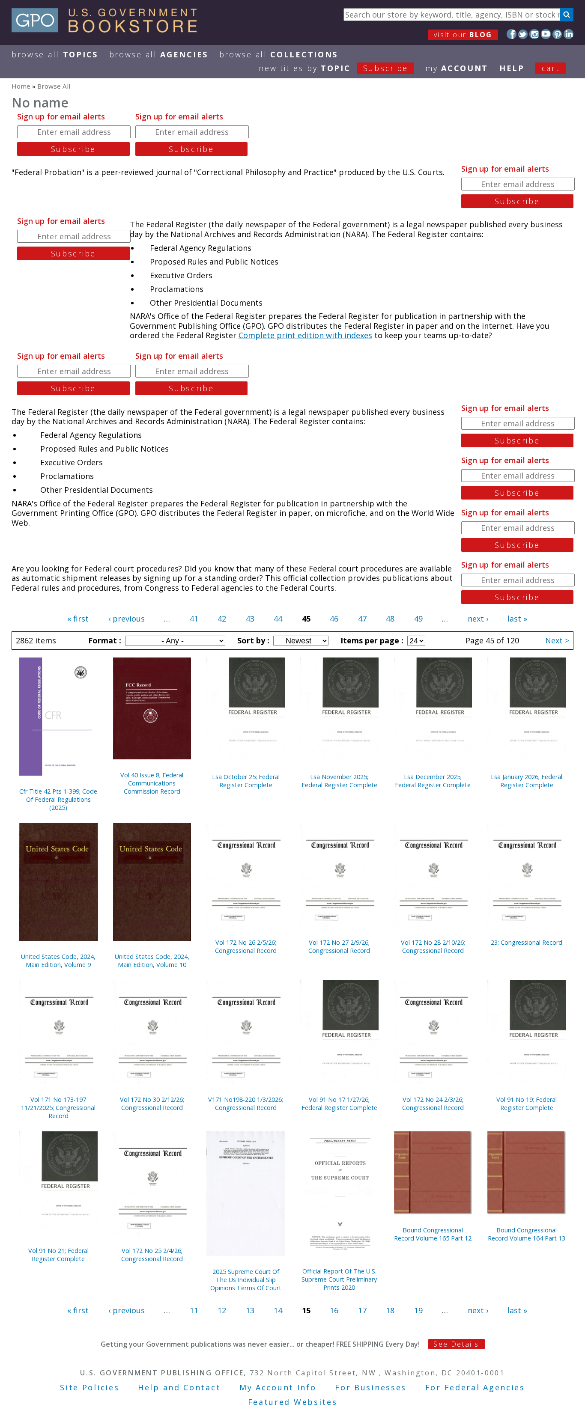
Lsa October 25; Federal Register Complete (246, 781)
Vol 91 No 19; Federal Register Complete (526, 1103)
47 (362, 618)
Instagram (534, 34)
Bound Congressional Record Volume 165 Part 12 (433, 1234)
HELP (512, 68)
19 (418, 1310)
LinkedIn (568, 34)
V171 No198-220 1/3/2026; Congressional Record (245, 1103)
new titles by (333, 68)
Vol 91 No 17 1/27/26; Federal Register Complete (339, 1103)
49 (418, 618)
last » (517, 618)
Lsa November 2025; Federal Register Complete (339, 781)
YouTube (546, 34)
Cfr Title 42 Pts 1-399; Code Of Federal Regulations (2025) (58, 799)
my (456, 68)
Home (21, 86)
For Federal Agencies (475, 1387)
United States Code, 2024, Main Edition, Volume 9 (58, 960)
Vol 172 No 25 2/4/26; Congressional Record (152, 1255)
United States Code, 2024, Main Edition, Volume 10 (152, 960)
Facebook (511, 34)
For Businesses (370, 1387)
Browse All (55, 54)
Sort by (252, 640)
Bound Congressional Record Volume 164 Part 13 (526, 1234)
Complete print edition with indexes (305, 335)
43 (250, 618)
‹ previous (126, 618)
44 (278, 618)
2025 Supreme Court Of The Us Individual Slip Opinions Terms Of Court (245, 1279)
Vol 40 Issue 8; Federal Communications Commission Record (151, 783)
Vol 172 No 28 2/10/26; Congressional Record (433, 946)
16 (334, 1310)
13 (250, 1310)
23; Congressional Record (526, 942)
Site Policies (89, 1387)
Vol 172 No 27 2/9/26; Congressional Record (339, 946)
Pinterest (557, 34)
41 (194, 618)
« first (78, 618)
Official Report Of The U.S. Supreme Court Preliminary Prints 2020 (339, 1279)
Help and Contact (179, 1387)
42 (222, 618)
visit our (463, 34)
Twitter (523, 34)
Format (103, 640)
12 (222, 1310)
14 (278, 1310)
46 (334, 618)
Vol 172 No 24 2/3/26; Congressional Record (433, 1103)
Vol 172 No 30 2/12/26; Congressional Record (152, 1103)
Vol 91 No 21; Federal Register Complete (58, 1255)
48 (390, 618)
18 (390, 1310)
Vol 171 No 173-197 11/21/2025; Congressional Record (58, 1107)
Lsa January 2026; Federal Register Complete (526, 781)
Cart (551, 68)
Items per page (370, 640)
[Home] (108, 29)
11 (194, 1310)
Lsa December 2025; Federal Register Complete (433, 781)
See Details (456, 1344)
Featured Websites (292, 1402)
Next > (557, 640)
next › (478, 618)
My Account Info (277, 1387)
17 (362, 1310)
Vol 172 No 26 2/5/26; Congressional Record (246, 946)
